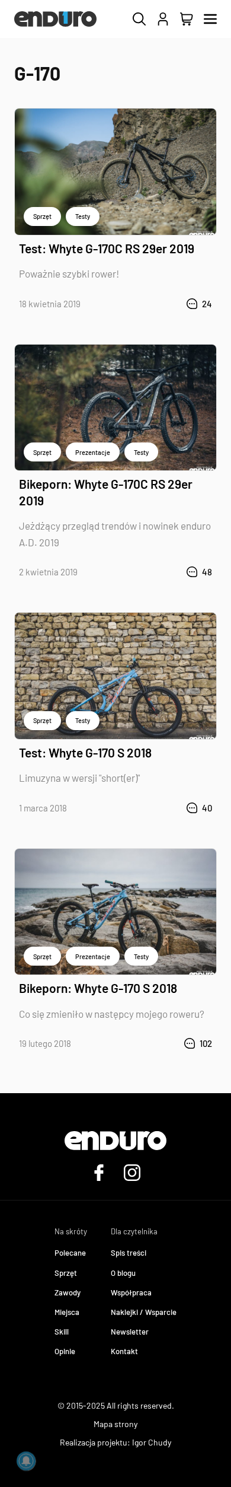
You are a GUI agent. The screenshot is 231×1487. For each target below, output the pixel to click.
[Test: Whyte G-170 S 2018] (115, 676)
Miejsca (66, 1312)
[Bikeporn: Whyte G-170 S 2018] (115, 912)
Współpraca (131, 1292)
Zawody (67, 1292)
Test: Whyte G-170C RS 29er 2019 (106, 248)
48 (207, 571)
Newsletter (130, 1331)
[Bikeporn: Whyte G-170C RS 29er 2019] (115, 408)
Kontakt (124, 1351)
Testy (82, 216)
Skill (61, 1331)
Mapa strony (115, 1424)
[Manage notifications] (26, 1460)
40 (207, 808)
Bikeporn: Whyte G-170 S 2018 (98, 987)
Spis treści (128, 1252)
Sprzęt (42, 216)
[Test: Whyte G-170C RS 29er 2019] (115, 171)
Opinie (64, 1351)
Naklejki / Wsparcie (144, 1312)
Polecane (70, 1252)
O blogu (123, 1273)
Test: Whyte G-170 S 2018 (85, 752)
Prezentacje (92, 452)
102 (206, 1043)
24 (207, 303)
